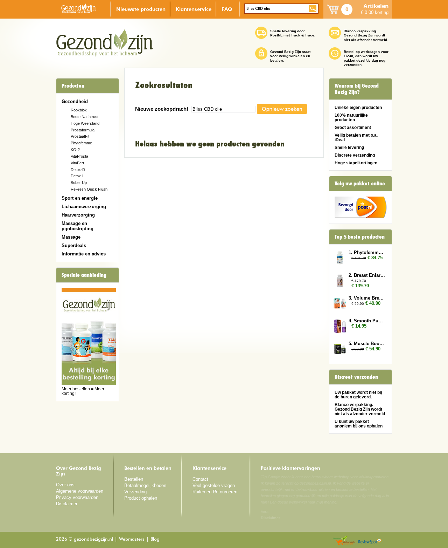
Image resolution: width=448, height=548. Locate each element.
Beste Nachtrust (84, 117)
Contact (200, 479)
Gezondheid (75, 101)
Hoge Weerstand (85, 123)
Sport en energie (80, 198)
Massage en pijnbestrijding (77, 226)
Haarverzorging (78, 215)
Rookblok (79, 110)
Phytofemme (81, 143)
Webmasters (132, 539)
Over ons (65, 484)
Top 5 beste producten (360, 237)
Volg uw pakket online (360, 183)
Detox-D (78, 169)
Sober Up (79, 182)
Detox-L (77, 176)
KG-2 (75, 150)
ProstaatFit (80, 136)
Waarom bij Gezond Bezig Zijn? (357, 89)
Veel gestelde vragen (213, 485)
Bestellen (133, 479)
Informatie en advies (84, 253)
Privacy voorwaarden (77, 497)
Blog (155, 539)
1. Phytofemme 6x (367, 252)
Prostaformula (82, 130)
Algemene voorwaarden (79, 491)
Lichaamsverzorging (84, 206)
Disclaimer (66, 503)
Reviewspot (370, 541)
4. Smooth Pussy (367, 320)
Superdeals (74, 245)
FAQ (227, 9)
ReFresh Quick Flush (89, 189)
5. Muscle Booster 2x (367, 343)
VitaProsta (79, 156)
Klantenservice (193, 9)
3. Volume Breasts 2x (367, 298)
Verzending (135, 491)
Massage (71, 237)
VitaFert (77, 163)
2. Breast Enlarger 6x (367, 275)
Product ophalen (140, 498)
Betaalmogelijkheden (145, 485)
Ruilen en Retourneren (214, 491)
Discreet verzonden (356, 377)
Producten (73, 86)
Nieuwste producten (141, 9)
